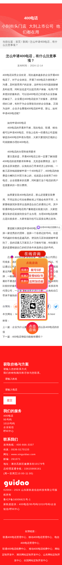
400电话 (7, 75)
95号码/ (34, 504)
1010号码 (9, 423)
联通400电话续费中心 (14, 548)
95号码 (7, 419)
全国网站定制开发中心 (36, 560)
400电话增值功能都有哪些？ (27, 336)
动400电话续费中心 (41, 548)
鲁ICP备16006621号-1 (17, 499)
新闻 (25, 41)
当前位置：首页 (12, 41)
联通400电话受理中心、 (16, 537)
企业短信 (8, 427)
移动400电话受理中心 (40, 537)
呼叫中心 (8, 431)
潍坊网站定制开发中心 (29, 554)
